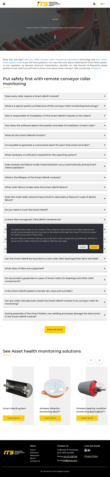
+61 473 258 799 (70, 457)
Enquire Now (55, 330)
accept (94, 247)
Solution (36, 28)
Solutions (34, 453)
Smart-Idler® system (14, 408)
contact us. (96, 68)
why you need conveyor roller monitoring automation (51, 59)
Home (28, 28)
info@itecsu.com (70, 460)
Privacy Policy (91, 456)
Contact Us (35, 461)
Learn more (14, 418)
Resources (34, 455)
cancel (83, 247)
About (33, 458)
